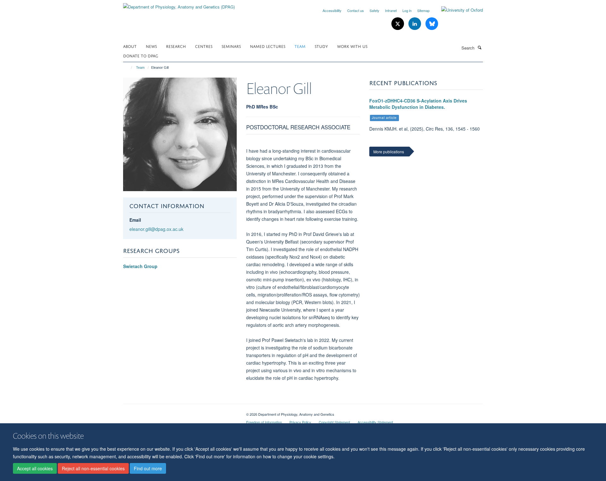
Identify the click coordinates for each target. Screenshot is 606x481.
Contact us (355, 10)
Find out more (148, 469)
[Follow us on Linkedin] (415, 24)
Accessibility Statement (375, 422)
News (151, 46)
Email (135, 220)
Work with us (352, 46)
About (130, 46)
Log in (407, 10)
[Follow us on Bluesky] (431, 24)
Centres (203, 46)
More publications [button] (388, 151)
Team (300, 46)
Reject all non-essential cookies (93, 469)
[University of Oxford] (457, 10)
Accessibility (332, 10)
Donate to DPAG (140, 55)
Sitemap (423, 10)
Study (321, 46)
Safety (374, 10)
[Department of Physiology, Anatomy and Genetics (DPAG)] (179, 5)
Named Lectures (267, 46)
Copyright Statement (334, 422)
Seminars (231, 46)
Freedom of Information (264, 422)
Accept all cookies (35, 469)
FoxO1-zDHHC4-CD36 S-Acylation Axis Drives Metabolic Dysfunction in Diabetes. (418, 103)
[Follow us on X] (398, 24)
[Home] (128, 67)
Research (176, 46)
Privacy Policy (300, 422)
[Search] (479, 47)
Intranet (391, 10)
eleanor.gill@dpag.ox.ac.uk (156, 229)
